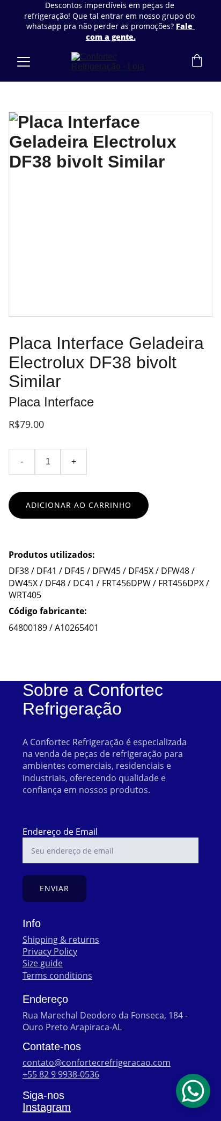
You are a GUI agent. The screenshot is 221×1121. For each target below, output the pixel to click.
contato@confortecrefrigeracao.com (97, 1062)
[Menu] (23, 62)
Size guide (43, 963)
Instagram (47, 1107)
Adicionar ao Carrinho (78, 505)
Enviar (54, 888)
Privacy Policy (50, 951)
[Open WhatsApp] (193, 1091)
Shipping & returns (61, 939)
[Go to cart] (197, 62)
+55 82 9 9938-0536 (61, 1074)
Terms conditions (57, 975)
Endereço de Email (60, 832)
